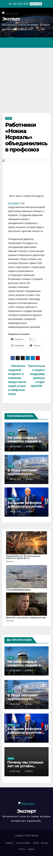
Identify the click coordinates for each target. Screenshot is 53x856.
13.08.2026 (15, 771)
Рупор (8, 118)
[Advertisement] (26, 76)
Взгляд (44, 843)
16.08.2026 (15, 738)
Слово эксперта (23, 843)
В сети (22, 849)
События (9, 843)
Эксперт (11, 19)
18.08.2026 (15, 704)
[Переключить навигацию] (48, 42)
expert (29, 447)
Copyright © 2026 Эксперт (26, 835)
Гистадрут (13, 203)
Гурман (31, 849)
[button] (36, 42)
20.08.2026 (15, 671)
